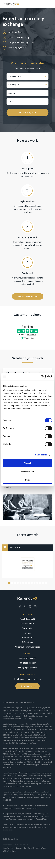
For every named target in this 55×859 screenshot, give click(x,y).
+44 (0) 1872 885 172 (27, 658)
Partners (27, 633)
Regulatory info (8, 848)
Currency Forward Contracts (27, 646)
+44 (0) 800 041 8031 (27, 663)
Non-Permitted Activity (40, 819)
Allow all (27, 463)
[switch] (48, 428)
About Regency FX (27, 619)
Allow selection (27, 471)
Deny (27, 480)
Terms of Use (30, 743)
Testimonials (27, 628)
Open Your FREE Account (27, 296)
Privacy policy (7, 845)
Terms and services (21, 845)
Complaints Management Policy (35, 848)
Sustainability (27, 623)
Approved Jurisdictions (21, 819)
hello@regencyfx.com (27, 667)
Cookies (18, 848)
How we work (28, 637)
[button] (51, 4)
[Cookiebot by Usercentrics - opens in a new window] (41, 377)
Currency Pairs (7, 819)
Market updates (27, 686)
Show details (41, 455)
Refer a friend (27, 642)
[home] (11, 4)
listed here (20, 754)
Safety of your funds (9, 851)
